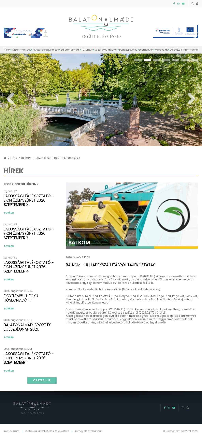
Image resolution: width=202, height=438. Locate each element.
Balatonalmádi (70, 49)
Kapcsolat (161, 49)
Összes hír (42, 380)
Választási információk (184, 49)
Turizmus (87, 49)
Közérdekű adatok (105, 49)
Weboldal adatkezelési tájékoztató (47, 431)
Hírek (7, 49)
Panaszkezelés (128, 49)
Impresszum (11, 431)
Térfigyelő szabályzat (88, 431)
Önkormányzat (21, 49)
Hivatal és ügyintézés (46, 49)
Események (146, 49)
